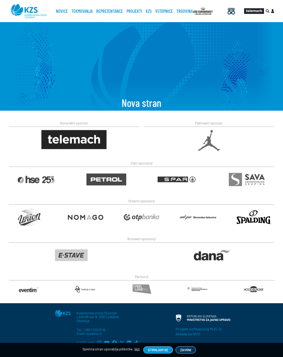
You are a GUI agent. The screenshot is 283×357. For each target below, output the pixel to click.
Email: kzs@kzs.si (89, 334)
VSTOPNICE (164, 11)
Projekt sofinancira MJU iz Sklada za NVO (198, 331)
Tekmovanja (82, 11)
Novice (62, 11)
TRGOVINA (184, 11)
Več (137, 349)
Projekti (134, 11)
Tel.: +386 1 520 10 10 (90, 330)
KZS (149, 11)
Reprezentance (109, 11)
